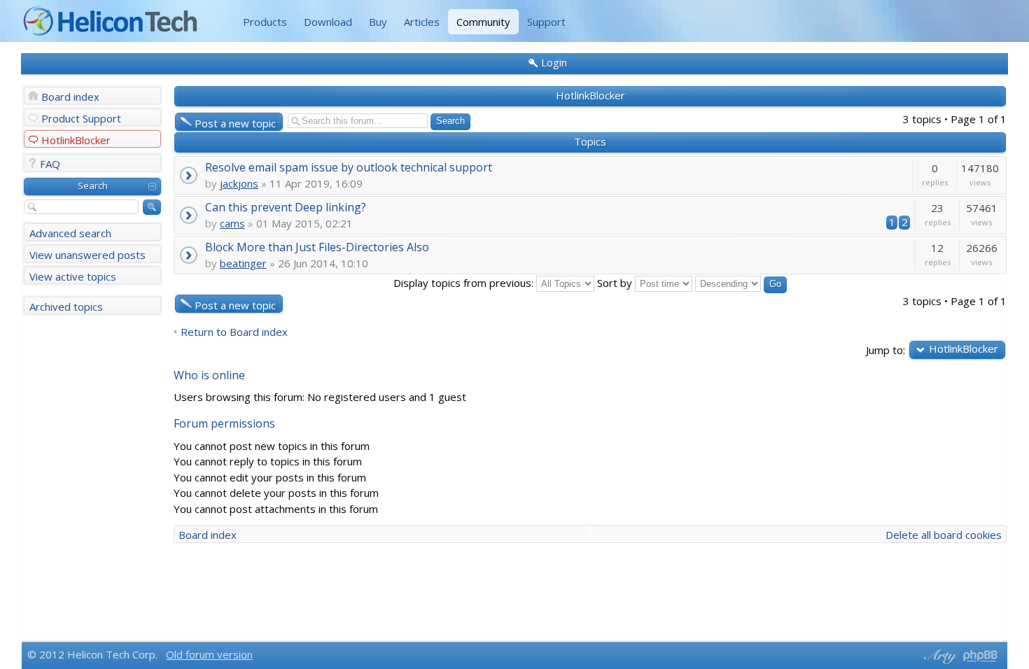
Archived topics (66, 307)
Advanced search (70, 233)
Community (483, 22)
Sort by (616, 283)
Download (328, 22)
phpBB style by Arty (939, 656)
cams (232, 223)
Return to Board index (234, 332)
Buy (378, 22)
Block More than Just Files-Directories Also (317, 247)
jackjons (239, 183)
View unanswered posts (87, 255)
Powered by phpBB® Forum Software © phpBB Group (981, 656)
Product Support (81, 118)
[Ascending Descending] (741, 283)
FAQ (50, 164)
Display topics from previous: (464, 283)
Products (265, 22)
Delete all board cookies (944, 535)
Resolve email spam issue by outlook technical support (348, 167)
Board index (70, 97)
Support (546, 22)
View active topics (72, 276)
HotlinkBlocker (76, 140)
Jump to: (885, 349)
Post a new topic (235, 123)
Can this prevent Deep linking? (285, 207)
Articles (422, 22)
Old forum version (209, 654)
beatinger (243, 263)
